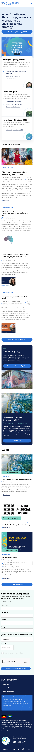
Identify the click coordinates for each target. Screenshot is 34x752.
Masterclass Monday (9, 557)
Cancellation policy (8, 691)
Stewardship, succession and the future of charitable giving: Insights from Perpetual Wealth (16, 256)
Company (4, 627)
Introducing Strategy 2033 (17, 32)
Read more (6, 201)
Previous (14, 53)
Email (3, 619)
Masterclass (6, 554)
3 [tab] (17, 53)
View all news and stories (17, 340)
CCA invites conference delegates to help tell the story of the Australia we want (15, 213)
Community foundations (14, 76)
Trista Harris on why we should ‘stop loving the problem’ (15, 173)
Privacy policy (6, 688)
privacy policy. (18, 653)
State (3, 644)
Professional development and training (15, 522)
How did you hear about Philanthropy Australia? (17, 635)
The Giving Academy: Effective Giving (16, 525)
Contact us (5, 684)
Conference (6, 476)
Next (19, 53)
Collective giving (11, 79)
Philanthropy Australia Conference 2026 (17, 479)
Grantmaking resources (13, 101)
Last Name (5, 612)
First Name (5, 605)
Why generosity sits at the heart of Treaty (14, 298)
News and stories (7, 167)
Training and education (13, 107)
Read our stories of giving (17, 366)
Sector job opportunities (14, 104)
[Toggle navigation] (31, 3)
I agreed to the (13, 653)
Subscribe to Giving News (16, 668)
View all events (17, 584)
